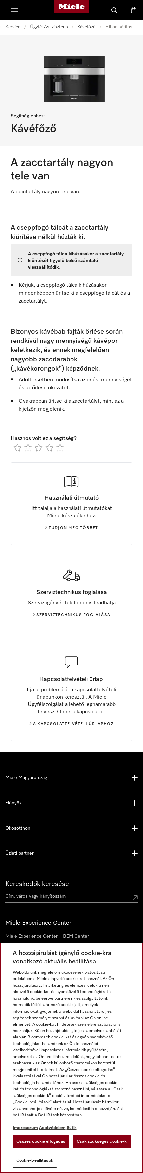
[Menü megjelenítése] (15, 10)
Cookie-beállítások (34, 1160)
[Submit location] (135, 897)
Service (12, 27)
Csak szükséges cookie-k (102, 1141)
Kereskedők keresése (37, 884)
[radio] (17, 448)
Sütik (72, 1128)
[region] (71, 1058)
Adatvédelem (52, 1128)
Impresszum (25, 1128)
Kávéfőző (86, 27)
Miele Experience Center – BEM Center (47, 936)
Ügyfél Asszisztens (49, 27)
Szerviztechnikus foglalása (73, 615)
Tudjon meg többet (73, 528)
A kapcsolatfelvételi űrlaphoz (73, 724)
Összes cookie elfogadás (41, 1141)
